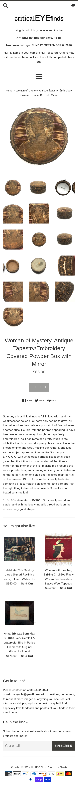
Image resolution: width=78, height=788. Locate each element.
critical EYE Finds (37, 767)
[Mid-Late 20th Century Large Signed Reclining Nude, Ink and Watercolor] (19, 549)
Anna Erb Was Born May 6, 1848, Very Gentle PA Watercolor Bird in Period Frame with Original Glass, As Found (19, 642)
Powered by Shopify (57, 767)
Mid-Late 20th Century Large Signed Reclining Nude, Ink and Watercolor (19, 574)
